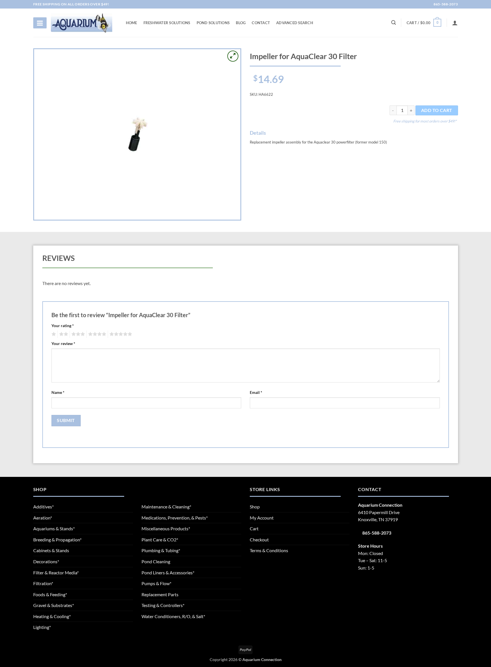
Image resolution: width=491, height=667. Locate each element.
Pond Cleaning (156, 561)
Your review (63, 343)
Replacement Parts (160, 594)
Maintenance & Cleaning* (166, 506)
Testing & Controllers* (163, 605)
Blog (241, 22)
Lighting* (42, 627)
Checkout (259, 539)
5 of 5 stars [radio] (120, 334)
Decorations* (46, 561)
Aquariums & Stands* (54, 528)
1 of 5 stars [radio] (53, 334)
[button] (424, 23)
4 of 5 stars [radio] (96, 334)
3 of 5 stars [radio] (77, 334)
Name (58, 392)
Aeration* (42, 517)
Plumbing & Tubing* (161, 550)
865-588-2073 (445, 4)
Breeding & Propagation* (57, 539)
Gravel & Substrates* (53, 605)
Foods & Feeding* (50, 594)
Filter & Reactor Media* (56, 572)
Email (256, 392)
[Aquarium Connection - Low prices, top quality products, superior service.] (81, 22)
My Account (262, 517)
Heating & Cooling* (52, 616)
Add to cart (436, 110)
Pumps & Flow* (156, 583)
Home (131, 22)
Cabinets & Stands (51, 550)
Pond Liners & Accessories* (168, 572)
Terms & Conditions (269, 550)
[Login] (455, 22)
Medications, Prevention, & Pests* (175, 517)
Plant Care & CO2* (160, 539)
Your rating (62, 325)
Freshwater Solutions (166, 22)
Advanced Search (294, 22)
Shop (255, 506)
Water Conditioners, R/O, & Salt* (173, 616)
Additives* (43, 506)
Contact (261, 22)
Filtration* (43, 583)
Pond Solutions (213, 22)
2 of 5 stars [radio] (62, 334)
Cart (254, 528)
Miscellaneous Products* (166, 528)
